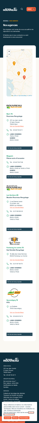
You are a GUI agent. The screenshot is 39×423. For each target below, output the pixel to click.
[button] (14, 63)
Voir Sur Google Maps (17, 260)
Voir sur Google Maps (17, 126)
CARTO (30, 95)
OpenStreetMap (22, 95)
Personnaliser (24, 418)
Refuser (15, 418)
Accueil (5, 21)
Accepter (8, 418)
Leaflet (14, 95)
